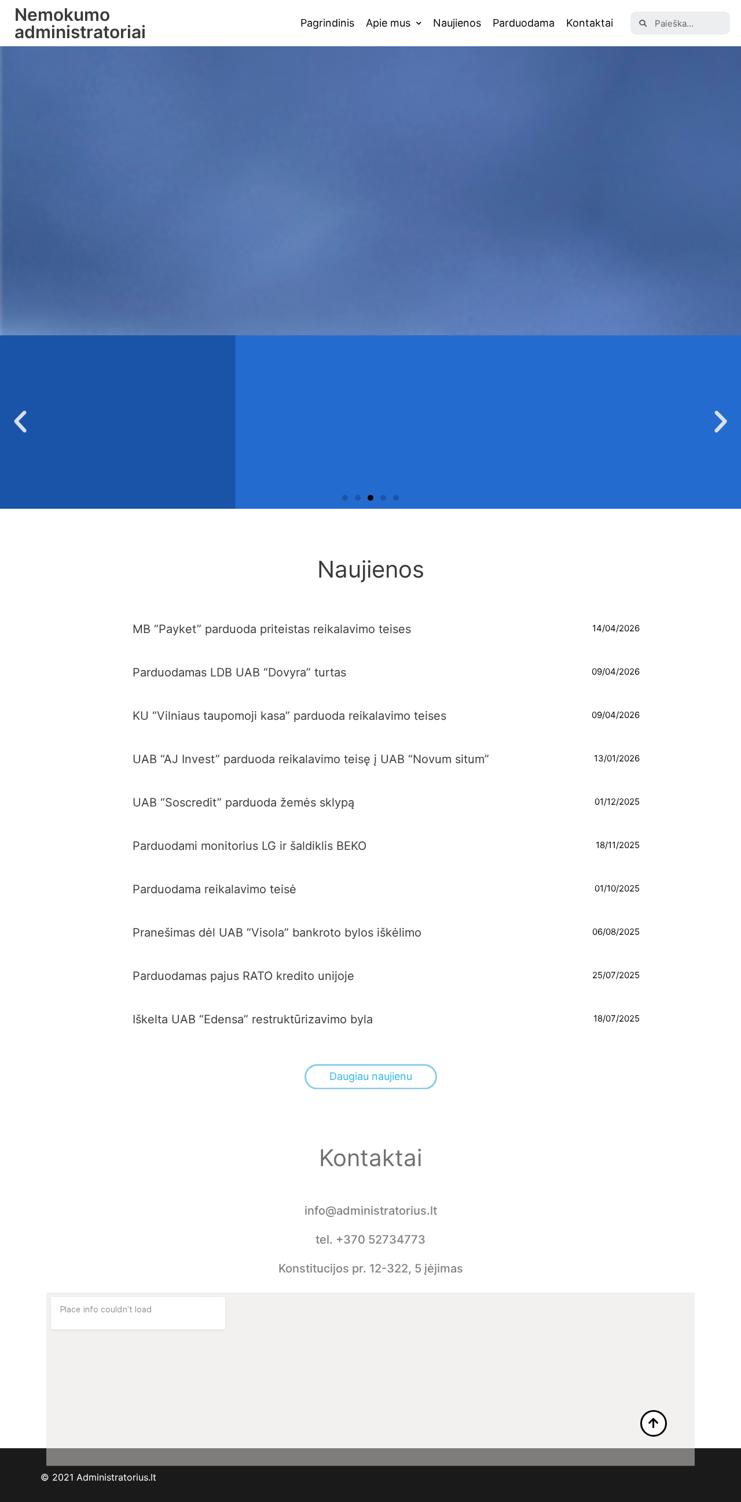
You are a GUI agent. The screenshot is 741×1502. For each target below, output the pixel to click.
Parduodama (524, 23)
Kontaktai (589, 23)
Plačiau (371, 472)
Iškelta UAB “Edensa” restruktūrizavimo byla (253, 1019)
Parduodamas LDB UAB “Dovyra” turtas (239, 672)
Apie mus (388, 23)
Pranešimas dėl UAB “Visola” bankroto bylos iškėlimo (277, 932)
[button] (345, 498)
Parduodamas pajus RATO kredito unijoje (243, 976)
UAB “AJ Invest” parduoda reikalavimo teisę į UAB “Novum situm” (311, 759)
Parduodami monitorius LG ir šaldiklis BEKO (249, 846)
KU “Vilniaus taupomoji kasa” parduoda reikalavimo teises (289, 716)
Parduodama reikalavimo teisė (214, 889)
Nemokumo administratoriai (80, 23)
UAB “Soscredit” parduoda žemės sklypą (243, 802)
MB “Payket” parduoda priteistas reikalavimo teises (272, 629)
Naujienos (457, 23)
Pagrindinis (327, 23)
